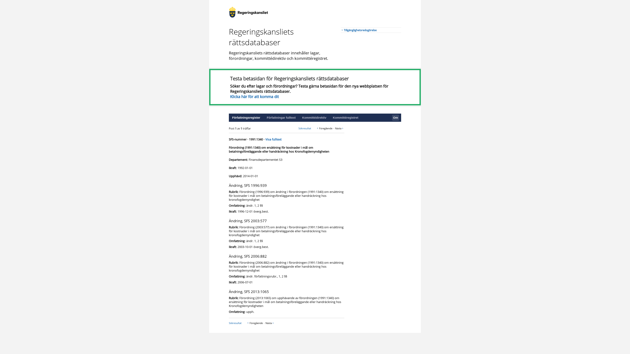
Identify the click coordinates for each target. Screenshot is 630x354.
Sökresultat (304, 128)
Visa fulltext (273, 139)
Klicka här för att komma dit (254, 96)
